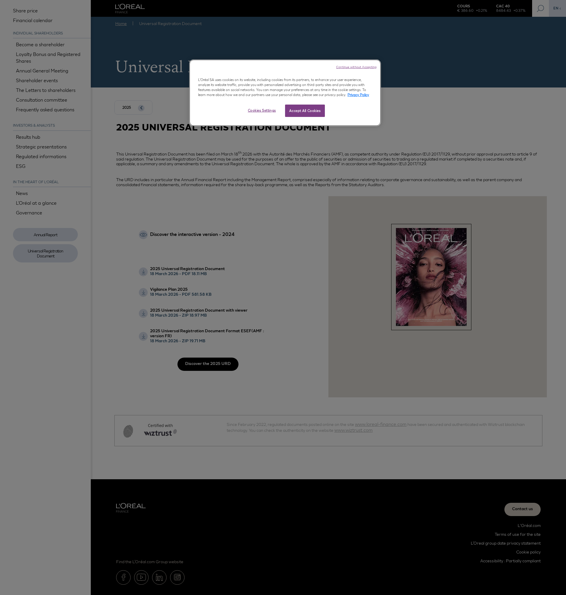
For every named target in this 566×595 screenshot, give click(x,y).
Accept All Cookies (304, 111)
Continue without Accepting (356, 67)
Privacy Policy (358, 95)
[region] (285, 93)
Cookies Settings (262, 110)
